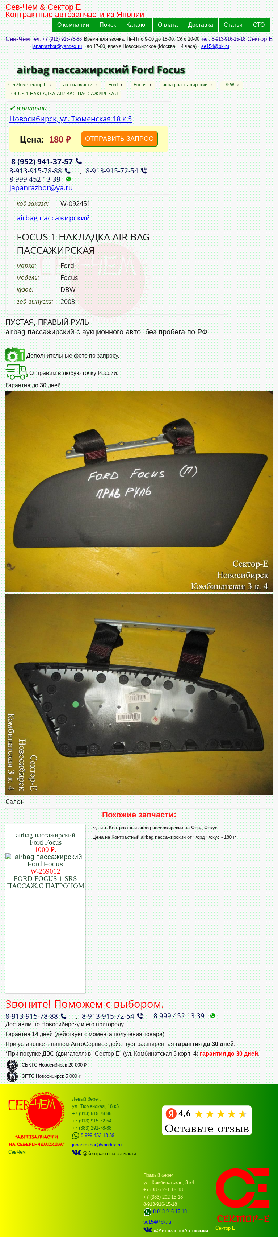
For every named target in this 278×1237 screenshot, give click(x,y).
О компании (73, 25)
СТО (259, 25)
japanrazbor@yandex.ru (57, 46)
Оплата (168, 25)
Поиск (108, 25)
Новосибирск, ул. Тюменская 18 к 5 (70, 119)
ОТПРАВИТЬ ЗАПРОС (119, 138)
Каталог (136, 25)
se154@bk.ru (215, 46)
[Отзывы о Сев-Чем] (207, 1134)
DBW (228, 84)
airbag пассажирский (185, 84)
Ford (113, 84)
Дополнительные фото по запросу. (72, 355)
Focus (140, 84)
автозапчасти (77, 84)
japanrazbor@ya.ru (41, 188)
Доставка (200, 25)
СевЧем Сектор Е (28, 84)
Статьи (233, 25)
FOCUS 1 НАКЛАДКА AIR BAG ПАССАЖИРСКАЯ (63, 93)
